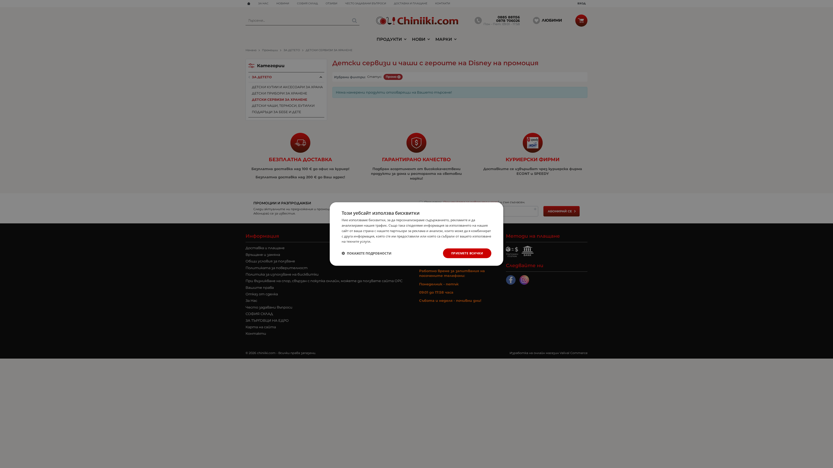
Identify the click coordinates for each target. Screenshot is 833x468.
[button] (366, 253)
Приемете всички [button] (467, 253)
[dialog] (416, 234)
